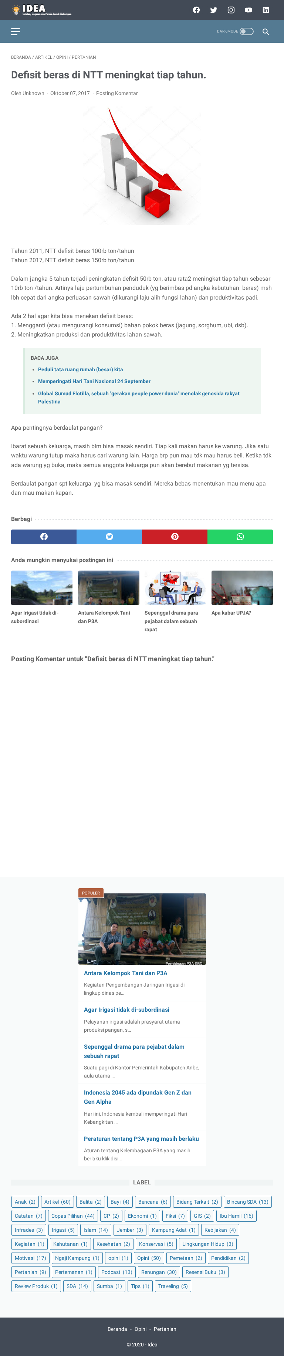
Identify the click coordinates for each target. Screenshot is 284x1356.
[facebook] (195, 10)
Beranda (117, 1329)
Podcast (116, 1272)
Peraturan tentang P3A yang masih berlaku (141, 1138)
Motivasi (30, 1258)
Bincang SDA (247, 1202)
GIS (202, 1216)
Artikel (57, 1202)
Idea (153, 1344)
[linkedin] (265, 10)
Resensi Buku (205, 1272)
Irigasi (63, 1230)
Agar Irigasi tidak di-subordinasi (126, 1009)
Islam (96, 1230)
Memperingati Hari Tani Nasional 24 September (94, 381)
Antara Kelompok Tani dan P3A (126, 973)
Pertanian (30, 1272)
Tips (140, 1286)
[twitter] (213, 10)
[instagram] (230, 10)
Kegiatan (29, 1244)
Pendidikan (228, 1258)
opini (118, 1258)
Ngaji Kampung (77, 1258)
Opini (149, 1258)
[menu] (15, 31)
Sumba (109, 1286)
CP (111, 1216)
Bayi (120, 1202)
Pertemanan (73, 1272)
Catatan (29, 1216)
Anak (25, 1202)
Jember (130, 1230)
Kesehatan (113, 1244)
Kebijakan (220, 1230)
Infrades (29, 1230)
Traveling (173, 1286)
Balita (91, 1202)
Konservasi (156, 1244)
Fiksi (175, 1216)
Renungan (159, 1272)
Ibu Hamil (236, 1216)
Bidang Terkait (197, 1202)
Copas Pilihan (73, 1216)
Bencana (153, 1202)
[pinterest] (174, 537)
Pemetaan (186, 1258)
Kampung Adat (174, 1230)
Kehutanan (70, 1244)
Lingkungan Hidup (207, 1244)
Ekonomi (142, 1216)
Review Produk (36, 1286)
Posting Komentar (117, 93)
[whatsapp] (240, 537)
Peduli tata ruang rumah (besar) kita (80, 369)
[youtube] (248, 10)
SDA (77, 1286)
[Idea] (46, 10)
